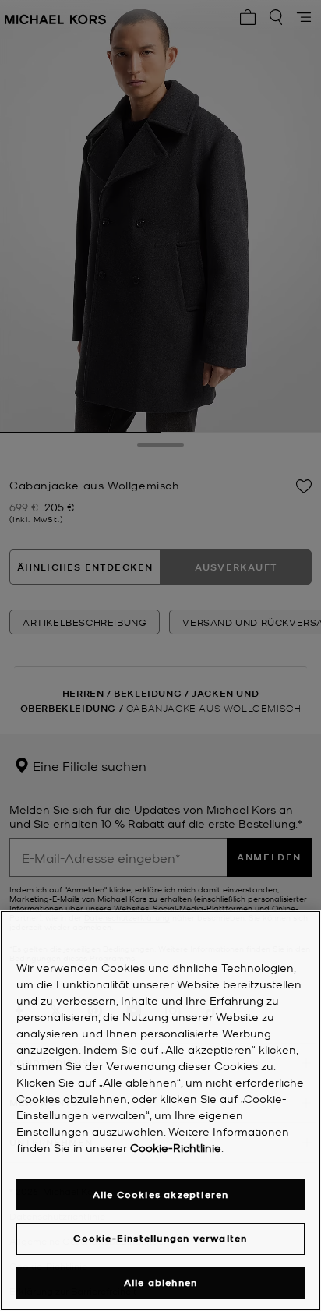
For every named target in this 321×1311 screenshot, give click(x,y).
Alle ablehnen (161, 1282)
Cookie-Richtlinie (175, 1147)
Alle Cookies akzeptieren (161, 1194)
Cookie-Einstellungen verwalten (160, 1238)
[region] (160, 1110)
